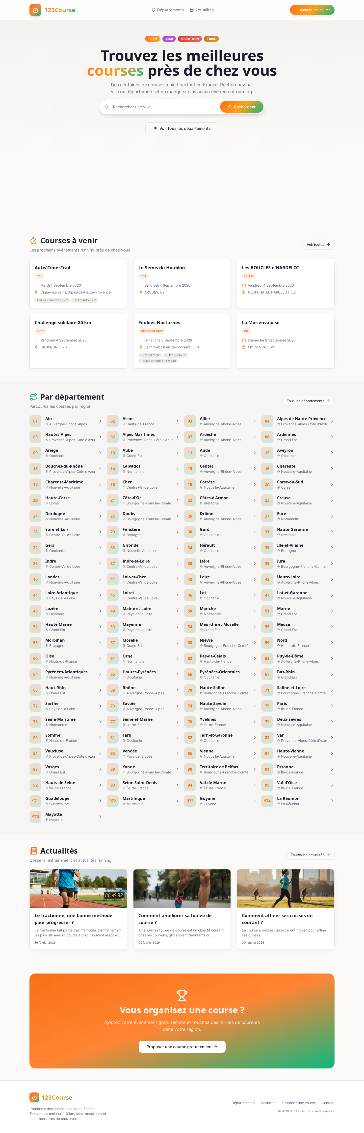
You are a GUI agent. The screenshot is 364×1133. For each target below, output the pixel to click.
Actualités (204, 9)
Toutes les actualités (307, 855)
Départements (170, 9)
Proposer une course (299, 1103)
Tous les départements (305, 401)
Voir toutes (315, 244)
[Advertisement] (182, 187)
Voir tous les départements (185, 128)
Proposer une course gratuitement (179, 1046)
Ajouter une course (315, 10)
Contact (328, 1103)
